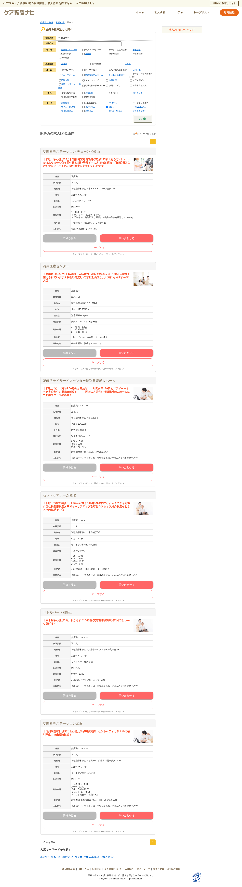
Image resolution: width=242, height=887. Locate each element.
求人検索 (159, 12)
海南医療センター (56, 266)
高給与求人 (90, 107)
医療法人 (89, 111)
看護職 (88, 53)
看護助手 (137, 50)
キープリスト (201, 12)
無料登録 (229, 12)
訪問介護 (137, 70)
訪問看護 (113, 80)
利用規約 (96, 869)
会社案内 (129, 869)
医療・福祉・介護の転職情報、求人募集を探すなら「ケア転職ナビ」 (121, 875)
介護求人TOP (46, 22)
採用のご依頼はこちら (224, 3)
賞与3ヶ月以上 (115, 111)
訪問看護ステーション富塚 (62, 723)
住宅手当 (113, 103)
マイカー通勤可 (68, 107)
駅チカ (112, 107)
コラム (179, 12)
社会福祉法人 (67, 111)
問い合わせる (126, 238)
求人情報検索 (68, 869)
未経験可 (65, 103)
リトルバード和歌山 (58, 612)
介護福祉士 (90, 93)
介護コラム (83, 869)
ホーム (140, 12)
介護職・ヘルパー (69, 50)
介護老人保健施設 (117, 75)
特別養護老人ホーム (94, 75)
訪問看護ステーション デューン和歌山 (71, 151)
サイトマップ (143, 869)
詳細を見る (69, 238)
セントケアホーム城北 (59, 495)
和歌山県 (60, 22)
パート (128, 64)
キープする (98, 247)
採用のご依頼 (173, 869)
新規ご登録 (158, 869)
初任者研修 (138, 93)
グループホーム (68, 75)
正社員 (64, 64)
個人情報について (112, 869)
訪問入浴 (65, 80)
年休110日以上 (139, 107)
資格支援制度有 (140, 111)
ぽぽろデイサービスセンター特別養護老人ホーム (79, 380)
